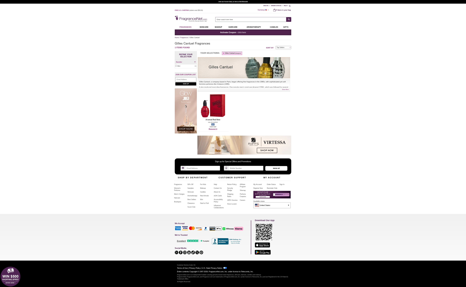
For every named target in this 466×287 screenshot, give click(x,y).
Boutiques (177, 202)
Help (285, 5)
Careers (242, 200)
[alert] (264, 10)
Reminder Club (272, 188)
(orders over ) (189, 10)
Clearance (191, 203)
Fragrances (185, 27)
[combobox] (253, 19)
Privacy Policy (195, 268)
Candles (203, 192)
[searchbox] (250, 19)
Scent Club (191, 207)
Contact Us (218, 188)
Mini (201, 199)
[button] (212, 107)
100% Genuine (232, 200)
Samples (190, 188)
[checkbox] (185, 66)
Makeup (218, 27)
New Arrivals (204, 196)
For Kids (203, 184)
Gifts (285, 27)
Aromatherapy (192, 196)
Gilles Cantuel (232, 53)
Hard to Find (204, 203)
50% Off (190, 184)
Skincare (204, 27)
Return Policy (232, 184)
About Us (217, 192)
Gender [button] (179, 62)
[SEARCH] (288, 19)
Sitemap (243, 190)
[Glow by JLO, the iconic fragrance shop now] (186, 112)
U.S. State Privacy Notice (212, 268)
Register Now (258, 188)
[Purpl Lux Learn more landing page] (272, 195)
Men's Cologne (179, 194)
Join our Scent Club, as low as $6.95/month (233, 2)
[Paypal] (206, 228)
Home (177, 37)
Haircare (233, 27)
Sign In (265, 5)
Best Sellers (191, 199)
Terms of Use (182, 268)
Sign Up (186, 84)
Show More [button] (285, 89)
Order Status (276, 5)
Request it (213, 129)
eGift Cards (218, 196)
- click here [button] (233, 32)
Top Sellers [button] (280, 47)
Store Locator (232, 204)
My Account (257, 184)
